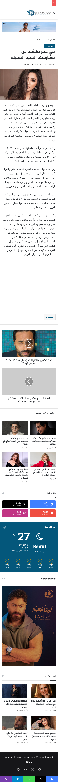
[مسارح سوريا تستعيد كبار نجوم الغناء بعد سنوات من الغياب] (43, 723)
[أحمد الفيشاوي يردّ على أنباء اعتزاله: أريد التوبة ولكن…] (14, 723)
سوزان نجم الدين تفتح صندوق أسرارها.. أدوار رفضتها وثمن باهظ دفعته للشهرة (16, 473)
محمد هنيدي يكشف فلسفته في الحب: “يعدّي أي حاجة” (15, 441)
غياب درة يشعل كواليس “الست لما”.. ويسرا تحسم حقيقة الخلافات (44, 472)
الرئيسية (49, 39)
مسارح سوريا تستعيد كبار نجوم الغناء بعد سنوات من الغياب (44, 736)
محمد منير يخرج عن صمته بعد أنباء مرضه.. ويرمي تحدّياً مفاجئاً (43, 441)
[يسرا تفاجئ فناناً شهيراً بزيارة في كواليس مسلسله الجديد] (43, 691)
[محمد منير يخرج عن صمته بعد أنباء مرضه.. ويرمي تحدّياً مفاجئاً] (43, 428)
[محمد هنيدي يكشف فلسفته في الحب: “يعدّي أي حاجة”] (15, 428)
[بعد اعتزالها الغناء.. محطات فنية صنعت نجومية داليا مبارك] (14, 691)
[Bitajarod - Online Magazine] (39, 12)
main (49, 317)
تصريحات (40, 39)
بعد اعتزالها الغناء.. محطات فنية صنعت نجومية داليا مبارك (15, 704)
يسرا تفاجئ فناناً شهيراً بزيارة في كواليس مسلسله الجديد (43, 704)
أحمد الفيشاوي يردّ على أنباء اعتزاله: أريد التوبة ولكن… (16, 736)
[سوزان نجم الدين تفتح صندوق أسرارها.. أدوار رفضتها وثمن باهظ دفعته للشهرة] (15, 459)
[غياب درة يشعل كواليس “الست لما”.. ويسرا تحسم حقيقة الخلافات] (43, 459)
